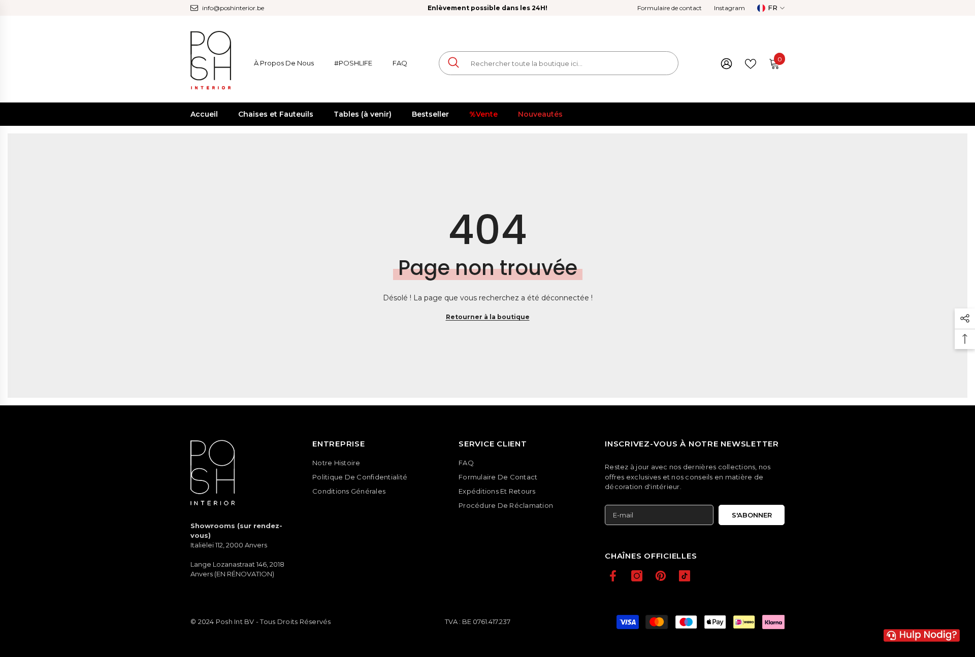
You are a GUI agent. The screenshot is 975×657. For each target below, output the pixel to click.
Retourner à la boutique (488, 317)
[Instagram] (637, 576)
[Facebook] (613, 576)
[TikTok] (684, 576)
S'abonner (752, 515)
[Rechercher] (558, 63)
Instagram (729, 8)
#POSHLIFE (353, 63)
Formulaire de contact (669, 8)
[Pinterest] (661, 576)
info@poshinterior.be (233, 8)
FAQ (400, 63)
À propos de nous (284, 63)
